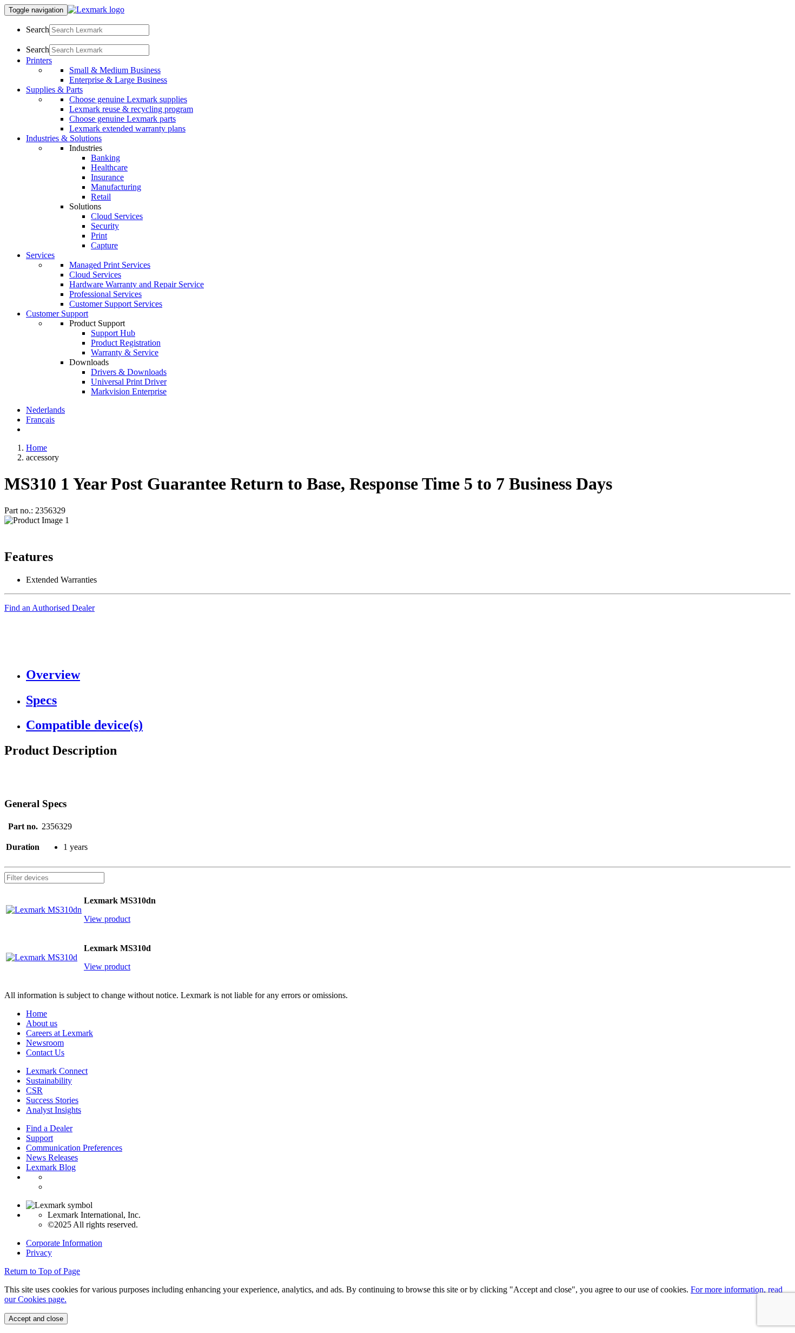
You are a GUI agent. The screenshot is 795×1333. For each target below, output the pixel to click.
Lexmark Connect (57, 1070)
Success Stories (52, 1100)
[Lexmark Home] (96, 9)
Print (99, 235)
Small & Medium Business (115, 70)
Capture (104, 245)
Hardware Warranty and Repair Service (136, 284)
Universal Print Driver (129, 381)
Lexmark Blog (51, 1167)
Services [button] (40, 255)
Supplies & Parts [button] (54, 89)
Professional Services (105, 294)
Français (40, 419)
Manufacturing (116, 187)
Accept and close (36, 1319)
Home (36, 447)
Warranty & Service (124, 352)
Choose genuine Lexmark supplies (128, 99)
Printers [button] (39, 60)
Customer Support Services (115, 303)
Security (105, 225)
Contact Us (45, 1052)
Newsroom (45, 1042)
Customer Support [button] (57, 313)
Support (39, 1138)
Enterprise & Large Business (118, 79)
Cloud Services (117, 216)
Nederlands (45, 409)
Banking (105, 157)
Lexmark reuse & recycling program (131, 109)
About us (41, 1023)
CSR (34, 1090)
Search (37, 29)
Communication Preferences (74, 1147)
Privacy (39, 1252)
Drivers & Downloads (129, 372)
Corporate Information (64, 1243)
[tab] (408, 675)
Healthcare (109, 167)
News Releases (52, 1157)
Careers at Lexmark (59, 1033)
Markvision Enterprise (129, 391)
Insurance (107, 177)
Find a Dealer (49, 1128)
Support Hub (113, 333)
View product (107, 918)
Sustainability (49, 1080)
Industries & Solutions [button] (64, 138)
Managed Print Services (109, 264)
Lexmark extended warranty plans (127, 128)
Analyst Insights (53, 1109)
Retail (101, 196)
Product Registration (126, 342)
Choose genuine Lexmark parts (122, 118)
